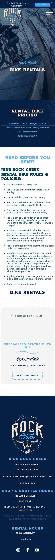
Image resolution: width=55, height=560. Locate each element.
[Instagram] (18, 550)
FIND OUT (43, 4)
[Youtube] (37, 550)
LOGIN (43, 519)
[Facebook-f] (27, 550)
